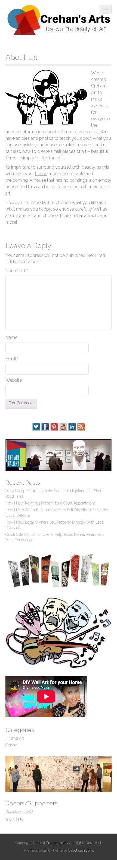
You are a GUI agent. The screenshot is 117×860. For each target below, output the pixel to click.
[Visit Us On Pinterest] (54, 426)
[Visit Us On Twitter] (36, 426)
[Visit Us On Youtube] (63, 426)
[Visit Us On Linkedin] (71, 426)
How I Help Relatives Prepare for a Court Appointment (50, 503)
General (12, 745)
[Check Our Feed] (80, 426)
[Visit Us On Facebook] (45, 426)
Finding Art (14, 738)
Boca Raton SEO (19, 811)
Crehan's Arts (56, 843)
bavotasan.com (80, 850)
